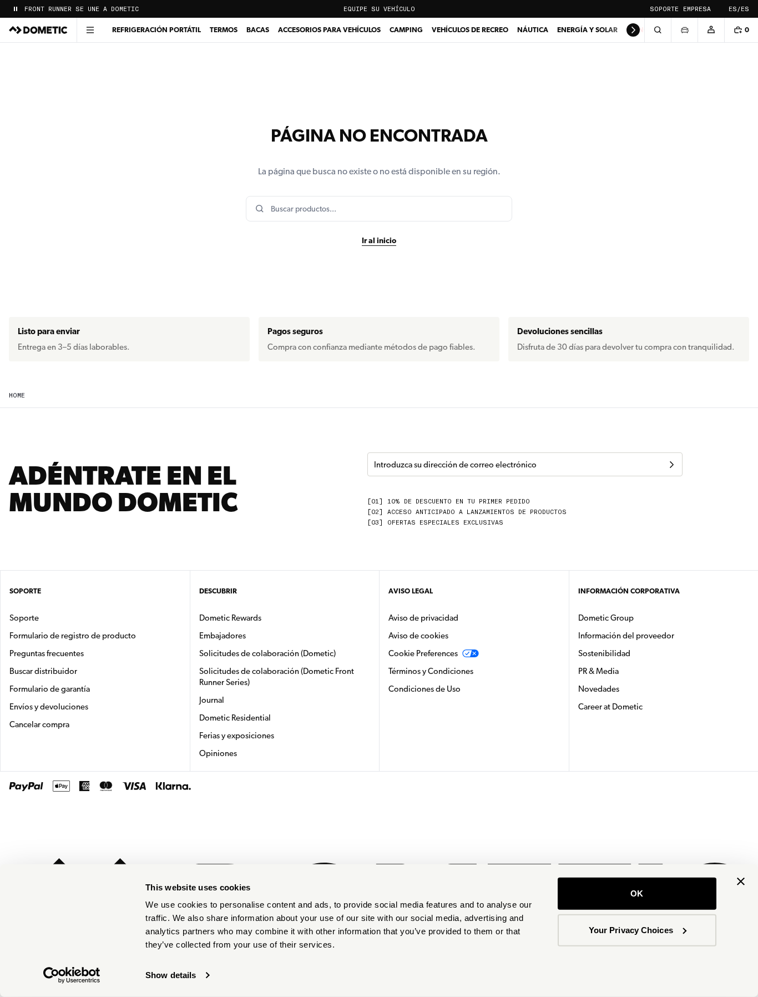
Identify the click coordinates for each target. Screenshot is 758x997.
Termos (223, 30)
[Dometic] (38, 30)
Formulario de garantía (49, 689)
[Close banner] (741, 881)
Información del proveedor (626, 636)
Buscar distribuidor (43, 671)
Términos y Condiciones (430, 671)
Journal (211, 700)
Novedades (633, 688)
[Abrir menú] (90, 30)
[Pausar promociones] (15, 9)
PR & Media (633, 671)
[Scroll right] (633, 30)
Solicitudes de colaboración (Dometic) (267, 653)
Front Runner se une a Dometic (81, 9)
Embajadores (222, 636)
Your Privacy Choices (631, 929)
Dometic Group (641, 617)
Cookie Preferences (423, 653)
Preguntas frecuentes (46, 653)
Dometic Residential (270, 717)
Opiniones (218, 753)
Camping (406, 30)
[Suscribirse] (671, 464)
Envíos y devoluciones (48, 707)
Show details (170, 975)
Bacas (257, 30)
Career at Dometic (645, 706)
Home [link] (17, 395)
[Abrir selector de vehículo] (684, 30)
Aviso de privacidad (423, 618)
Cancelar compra (39, 724)
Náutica (532, 30)
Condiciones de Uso (424, 689)
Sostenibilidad (604, 653)
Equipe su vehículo (379, 9)
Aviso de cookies (418, 636)
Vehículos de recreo (470, 30)
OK (636, 893)
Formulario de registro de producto (72, 636)
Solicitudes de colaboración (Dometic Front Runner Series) (276, 676)
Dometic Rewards (230, 618)
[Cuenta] (711, 30)
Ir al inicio (379, 240)
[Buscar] (657, 30)
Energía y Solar (587, 30)
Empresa (697, 9)
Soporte (664, 9)
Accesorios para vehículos (329, 30)
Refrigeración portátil (156, 30)
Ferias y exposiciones (236, 736)
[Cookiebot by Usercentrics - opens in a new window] (71, 975)
